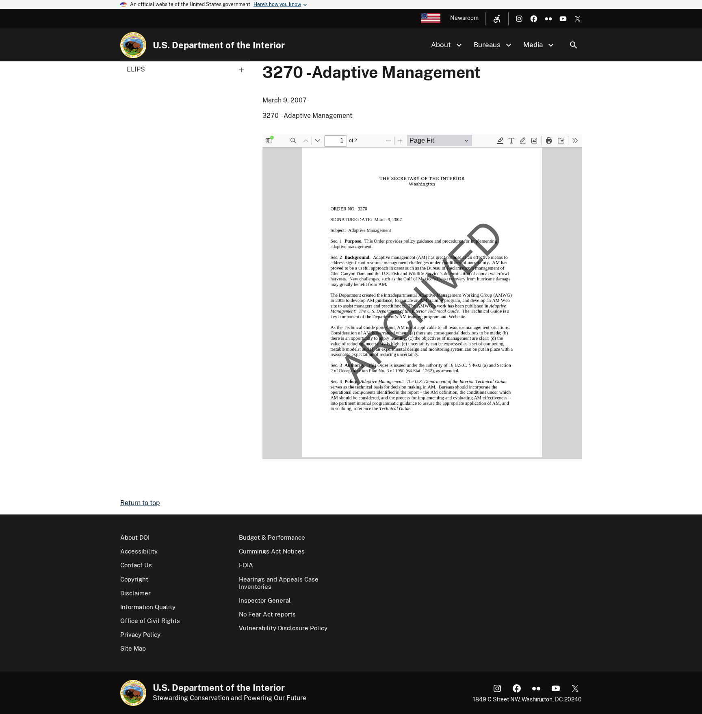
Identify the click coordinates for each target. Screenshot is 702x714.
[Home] (133, 45)
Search (574, 45)
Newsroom (464, 18)
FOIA (246, 565)
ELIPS (136, 69)
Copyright (134, 579)
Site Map (133, 648)
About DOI (135, 537)
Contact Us (136, 565)
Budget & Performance (272, 537)
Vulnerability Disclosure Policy (283, 628)
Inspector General (265, 600)
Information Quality (148, 606)
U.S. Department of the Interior (219, 45)
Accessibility (139, 551)
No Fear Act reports (267, 614)
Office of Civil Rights (150, 620)
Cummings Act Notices (272, 551)
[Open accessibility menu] (497, 18)
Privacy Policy (140, 634)
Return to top (140, 503)
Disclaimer (135, 593)
